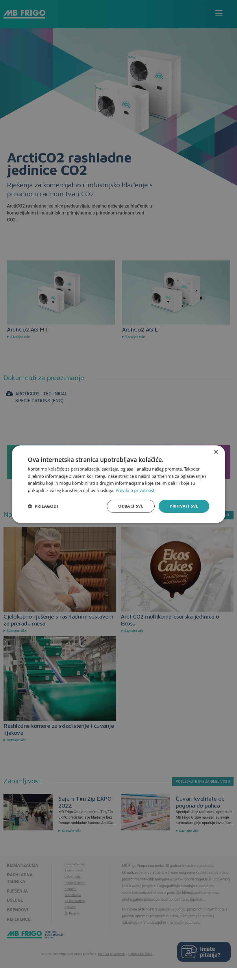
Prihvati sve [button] (184, 506)
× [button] (216, 452)
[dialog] (118, 484)
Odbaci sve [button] (130, 506)
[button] (43, 506)
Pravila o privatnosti (135, 490)
